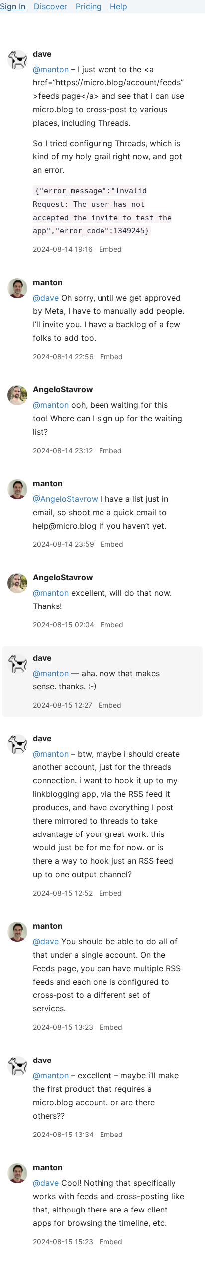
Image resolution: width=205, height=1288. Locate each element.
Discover (50, 6)
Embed (110, 249)
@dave (46, 298)
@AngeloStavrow (65, 499)
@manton (51, 69)
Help (118, 6)
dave (42, 54)
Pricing (89, 6)
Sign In (12, 6)
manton (48, 282)
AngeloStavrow (63, 389)
